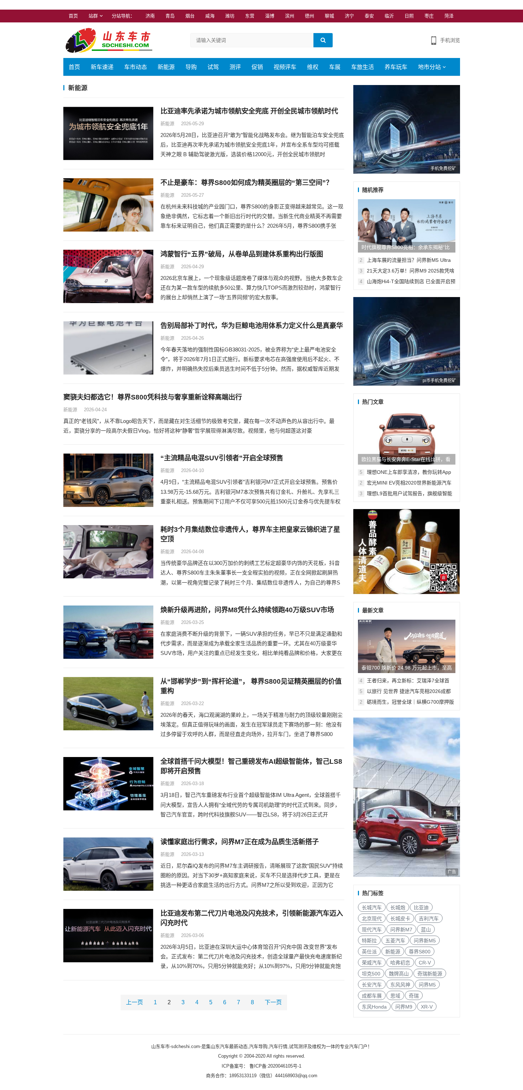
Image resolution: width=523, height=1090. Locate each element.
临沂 (389, 15)
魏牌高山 (399, 974)
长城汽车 (372, 907)
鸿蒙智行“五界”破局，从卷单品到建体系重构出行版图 (241, 254)
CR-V (425, 962)
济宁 (349, 15)
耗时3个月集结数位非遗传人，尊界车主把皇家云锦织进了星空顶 (250, 534)
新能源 (166, 67)
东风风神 (400, 985)
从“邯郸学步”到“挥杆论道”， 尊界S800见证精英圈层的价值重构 (251, 686)
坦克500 (371, 974)
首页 (73, 15)
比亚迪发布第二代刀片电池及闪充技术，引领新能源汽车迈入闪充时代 (251, 918)
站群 (93, 15)
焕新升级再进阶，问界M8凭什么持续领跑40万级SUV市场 (247, 610)
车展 (334, 67)
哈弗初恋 (400, 962)
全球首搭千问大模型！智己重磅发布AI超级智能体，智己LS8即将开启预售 (251, 766)
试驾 (213, 67)
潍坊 (229, 15)
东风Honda (374, 1007)
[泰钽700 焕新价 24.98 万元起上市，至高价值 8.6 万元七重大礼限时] (406, 646)
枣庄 (429, 15)
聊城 (329, 15)
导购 (191, 67)
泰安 (369, 15)
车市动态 (135, 67)
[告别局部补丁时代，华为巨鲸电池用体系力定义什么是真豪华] (108, 348)
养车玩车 (396, 67)
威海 (210, 15)
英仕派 (369, 951)
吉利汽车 (429, 918)
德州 (309, 15)
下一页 (273, 1002)
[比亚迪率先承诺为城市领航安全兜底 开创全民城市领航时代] (108, 133)
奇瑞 (414, 996)
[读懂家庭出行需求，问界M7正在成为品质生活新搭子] (108, 864)
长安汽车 (372, 985)
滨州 (289, 15)
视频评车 (285, 67)
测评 (235, 67)
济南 (150, 15)
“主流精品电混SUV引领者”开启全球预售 (221, 458)
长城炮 (397, 907)
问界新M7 (401, 929)
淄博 (269, 15)
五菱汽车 (395, 940)
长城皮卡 (400, 918)
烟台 (190, 15)
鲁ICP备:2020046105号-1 (274, 1066)
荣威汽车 (372, 962)
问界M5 (427, 985)
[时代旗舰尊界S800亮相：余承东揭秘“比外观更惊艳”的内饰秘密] (406, 226)
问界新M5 (425, 940)
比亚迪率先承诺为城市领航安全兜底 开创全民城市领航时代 (249, 111)
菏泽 (449, 15)
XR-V (427, 1007)
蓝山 (426, 929)
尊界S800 (419, 951)
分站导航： (123, 15)
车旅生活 (362, 67)
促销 (257, 67)
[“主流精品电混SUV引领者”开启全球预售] (108, 480)
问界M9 (403, 1007)
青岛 (170, 15)
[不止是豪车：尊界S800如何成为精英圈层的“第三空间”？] (108, 205)
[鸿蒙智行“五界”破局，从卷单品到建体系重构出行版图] (108, 276)
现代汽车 (372, 929)
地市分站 (429, 67)
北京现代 (372, 918)
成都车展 (372, 996)
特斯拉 (369, 940)
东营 (249, 15)
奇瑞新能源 (429, 974)
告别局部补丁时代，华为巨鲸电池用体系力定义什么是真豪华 (251, 325)
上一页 (134, 1002)
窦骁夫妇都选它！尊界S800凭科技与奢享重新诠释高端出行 (152, 397)
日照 (409, 15)
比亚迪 (421, 907)
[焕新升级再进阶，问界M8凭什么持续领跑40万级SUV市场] (108, 632)
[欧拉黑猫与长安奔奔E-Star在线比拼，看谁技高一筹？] (406, 438)
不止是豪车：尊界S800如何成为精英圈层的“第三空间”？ (246, 182)
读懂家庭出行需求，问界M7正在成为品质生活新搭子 (239, 842)
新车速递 (102, 67)
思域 (395, 996)
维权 (312, 67)
